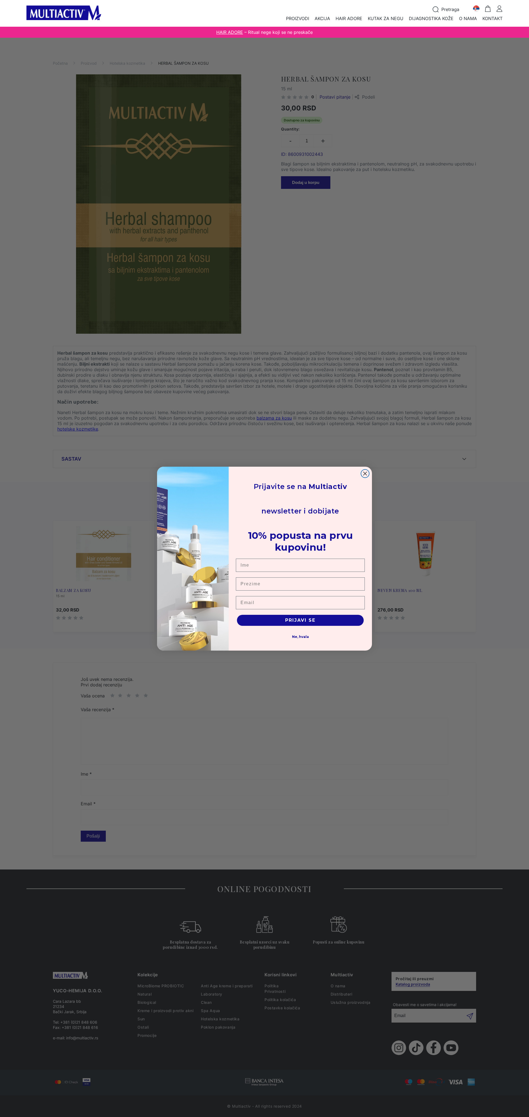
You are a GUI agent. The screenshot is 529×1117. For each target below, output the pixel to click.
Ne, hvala (300, 637)
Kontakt (492, 18)
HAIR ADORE (229, 32)
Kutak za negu (385, 18)
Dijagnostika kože (431, 18)
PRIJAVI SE (300, 620)
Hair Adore (349, 18)
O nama (468, 18)
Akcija (322, 18)
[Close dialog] (365, 473)
